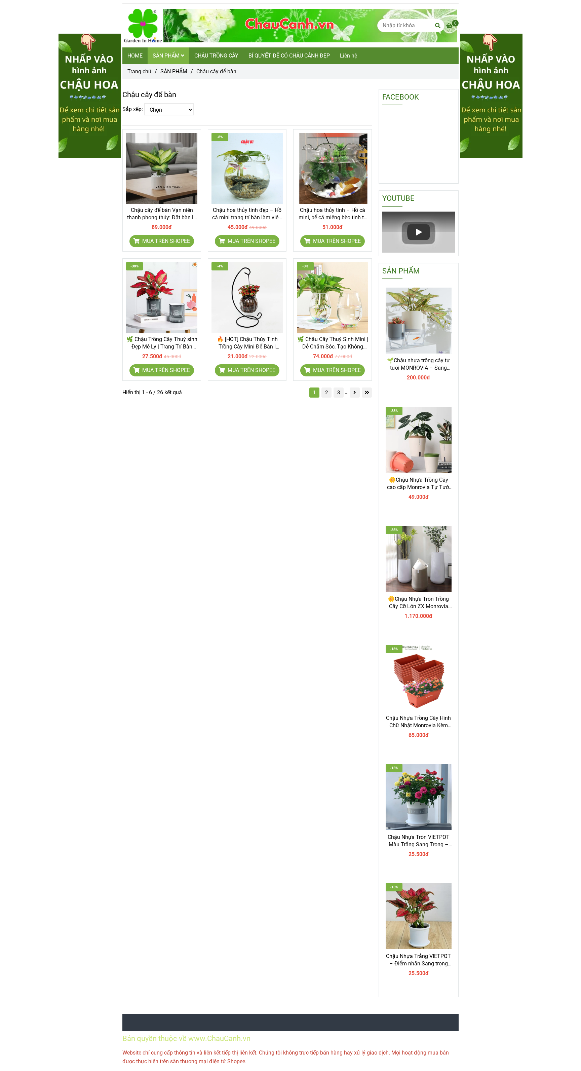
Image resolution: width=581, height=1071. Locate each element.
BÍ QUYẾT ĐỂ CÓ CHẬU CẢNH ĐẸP (289, 55)
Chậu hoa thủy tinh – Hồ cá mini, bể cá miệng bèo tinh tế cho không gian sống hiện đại (333, 214)
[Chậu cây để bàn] (289, 25)
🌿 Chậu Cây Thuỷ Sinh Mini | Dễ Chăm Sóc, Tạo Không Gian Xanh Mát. (332, 343)
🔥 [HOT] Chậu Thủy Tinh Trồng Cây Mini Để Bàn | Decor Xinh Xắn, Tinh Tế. (247, 343)
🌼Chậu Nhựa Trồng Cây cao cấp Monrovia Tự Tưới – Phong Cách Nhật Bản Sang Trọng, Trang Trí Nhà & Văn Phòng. (418, 484)
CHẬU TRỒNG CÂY (216, 55)
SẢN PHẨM (167, 55)
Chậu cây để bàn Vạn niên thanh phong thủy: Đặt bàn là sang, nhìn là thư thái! (161, 214)
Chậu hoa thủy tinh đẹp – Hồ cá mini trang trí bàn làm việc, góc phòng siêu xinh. (247, 214)
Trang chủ (139, 71)
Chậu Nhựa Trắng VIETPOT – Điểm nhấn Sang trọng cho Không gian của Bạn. (418, 960)
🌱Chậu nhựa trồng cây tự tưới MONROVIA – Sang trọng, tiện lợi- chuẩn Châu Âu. (418, 364)
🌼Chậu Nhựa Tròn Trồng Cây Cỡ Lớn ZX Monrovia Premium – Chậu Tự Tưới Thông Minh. (418, 603)
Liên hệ (348, 55)
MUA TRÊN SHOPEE (165, 241)
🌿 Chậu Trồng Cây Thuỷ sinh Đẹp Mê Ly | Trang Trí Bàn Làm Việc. (161, 343)
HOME (135, 55)
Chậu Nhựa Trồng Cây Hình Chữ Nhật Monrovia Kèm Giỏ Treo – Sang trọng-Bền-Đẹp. (418, 722)
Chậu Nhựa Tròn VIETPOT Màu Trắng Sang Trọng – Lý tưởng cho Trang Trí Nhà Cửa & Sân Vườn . (418, 841)
